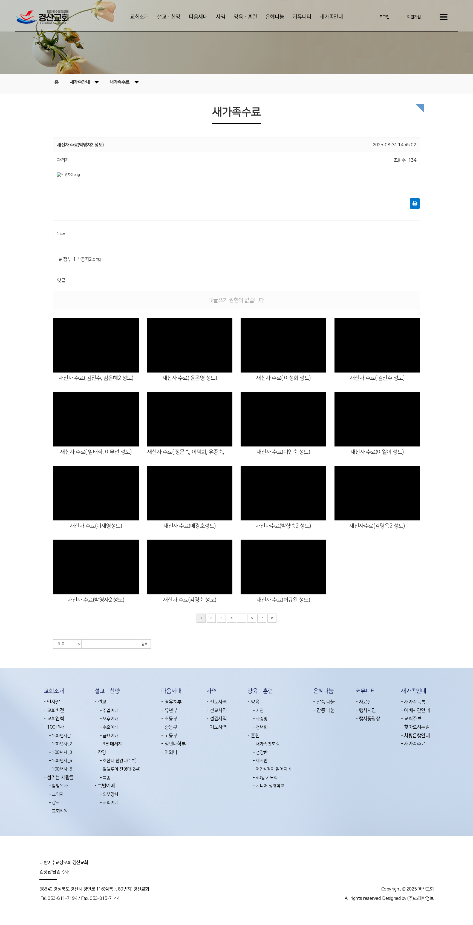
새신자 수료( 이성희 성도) (283, 378)
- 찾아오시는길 (415, 727)
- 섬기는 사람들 (59, 777)
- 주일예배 (109, 710)
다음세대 (198, 17)
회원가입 (414, 17)
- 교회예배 (109, 802)
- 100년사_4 (60, 760)
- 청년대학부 (173, 744)
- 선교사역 (216, 710)
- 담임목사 (58, 785)
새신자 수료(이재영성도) (96, 526)
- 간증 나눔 (324, 710)
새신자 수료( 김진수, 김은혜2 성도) (96, 378)
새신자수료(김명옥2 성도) (377, 526)
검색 (144, 644)
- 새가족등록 (413, 702)
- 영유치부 (171, 702)
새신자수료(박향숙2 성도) (283, 526)
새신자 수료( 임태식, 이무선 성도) (96, 452)
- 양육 (253, 702)
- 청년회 (260, 727)
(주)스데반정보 (420, 898)
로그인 (384, 17)
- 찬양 (100, 752)
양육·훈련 (245, 17)
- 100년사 (54, 727)
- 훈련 (253, 735)
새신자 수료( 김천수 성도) (377, 378)
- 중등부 (169, 727)
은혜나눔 (275, 17)
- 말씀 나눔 (324, 702)
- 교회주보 (411, 718)
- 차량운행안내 (415, 735)
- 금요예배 (109, 735)
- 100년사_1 (60, 735)
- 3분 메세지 (111, 743)
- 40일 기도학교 (267, 777)
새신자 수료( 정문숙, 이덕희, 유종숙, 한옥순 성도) (190, 452)
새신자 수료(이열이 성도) (377, 452)
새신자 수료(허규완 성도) (283, 600)
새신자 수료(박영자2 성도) (96, 600)
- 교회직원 (58, 811)
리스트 (61, 233)
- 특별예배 (104, 786)
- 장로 (54, 802)
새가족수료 (119, 82)
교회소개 (139, 17)
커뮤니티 (302, 17)
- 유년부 (169, 710)
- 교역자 (56, 794)
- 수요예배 (109, 727)
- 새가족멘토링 (266, 743)
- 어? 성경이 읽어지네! (272, 769)
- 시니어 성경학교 (268, 785)
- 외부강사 (109, 794)
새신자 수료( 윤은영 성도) (189, 378)
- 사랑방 (260, 718)
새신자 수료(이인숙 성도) (283, 452)
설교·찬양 (168, 17)
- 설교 (100, 702)
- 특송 (105, 777)
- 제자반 (260, 760)
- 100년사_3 (60, 752)
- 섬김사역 (216, 718)
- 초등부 (169, 718)
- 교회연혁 (54, 718)
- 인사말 (52, 702)
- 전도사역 (216, 702)
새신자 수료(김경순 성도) (190, 600)
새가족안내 (331, 17)
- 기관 (258, 710)
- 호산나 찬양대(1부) (118, 760)
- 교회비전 (54, 710)
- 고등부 (169, 735)
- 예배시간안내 (415, 710)
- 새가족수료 (413, 744)
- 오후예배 (109, 718)
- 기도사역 (216, 727)
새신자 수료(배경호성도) (189, 526)
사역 (220, 17)
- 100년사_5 (60, 769)
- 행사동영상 (368, 718)
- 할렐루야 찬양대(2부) (120, 769)
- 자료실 (364, 702)
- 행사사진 (366, 710)
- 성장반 (260, 752)
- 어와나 (169, 752)
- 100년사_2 (60, 743)
